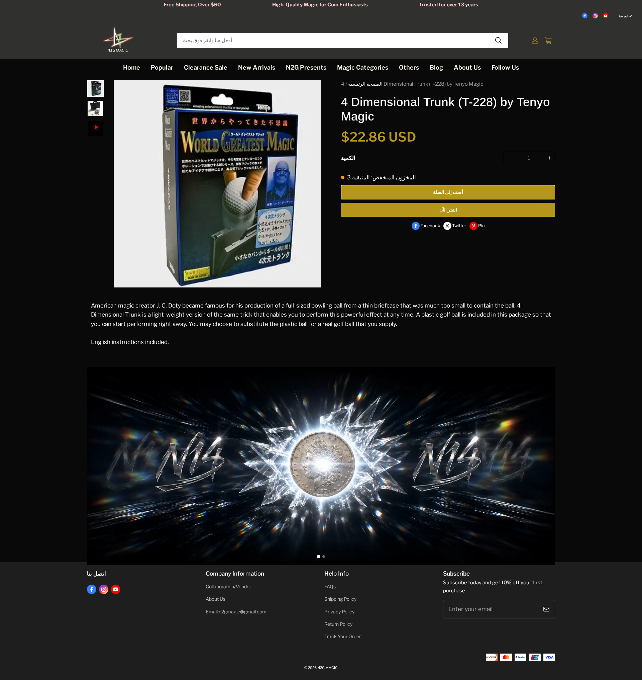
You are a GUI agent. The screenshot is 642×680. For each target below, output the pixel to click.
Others (409, 67)
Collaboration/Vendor (228, 586)
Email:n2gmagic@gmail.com (236, 611)
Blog (436, 67)
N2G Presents (306, 67)
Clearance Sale (205, 67)
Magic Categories (362, 67)
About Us (467, 67)
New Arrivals (256, 67)
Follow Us (505, 67)
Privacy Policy (339, 611)
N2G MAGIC (327, 668)
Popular (162, 67)
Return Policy (338, 624)
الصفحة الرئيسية (365, 84)
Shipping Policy (340, 599)
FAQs (330, 586)
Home (131, 67)
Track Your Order (342, 636)
